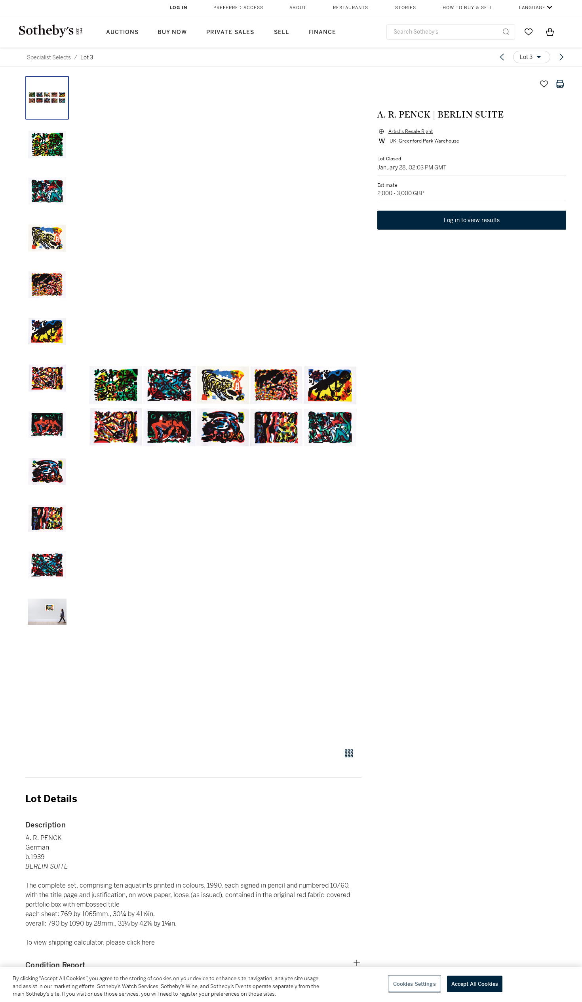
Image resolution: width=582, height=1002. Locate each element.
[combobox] (450, 32)
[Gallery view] (348, 753)
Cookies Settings (414, 983)
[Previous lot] (502, 57)
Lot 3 (86, 57)
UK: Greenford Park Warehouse (424, 141)
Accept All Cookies (474, 983)
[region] (291, 984)
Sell (281, 32)
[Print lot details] (559, 84)
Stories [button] (405, 7)
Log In (179, 7)
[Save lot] (544, 84)
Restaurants (350, 7)
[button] (223, 407)
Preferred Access (238, 7)
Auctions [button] (122, 32)
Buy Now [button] (172, 32)
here (148, 942)
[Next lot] (561, 57)
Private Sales (230, 32)
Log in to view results (472, 220)
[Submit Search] (506, 32)
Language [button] (532, 7)
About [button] (297, 7)
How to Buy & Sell (468, 7)
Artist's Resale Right (410, 131)
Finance (322, 32)
